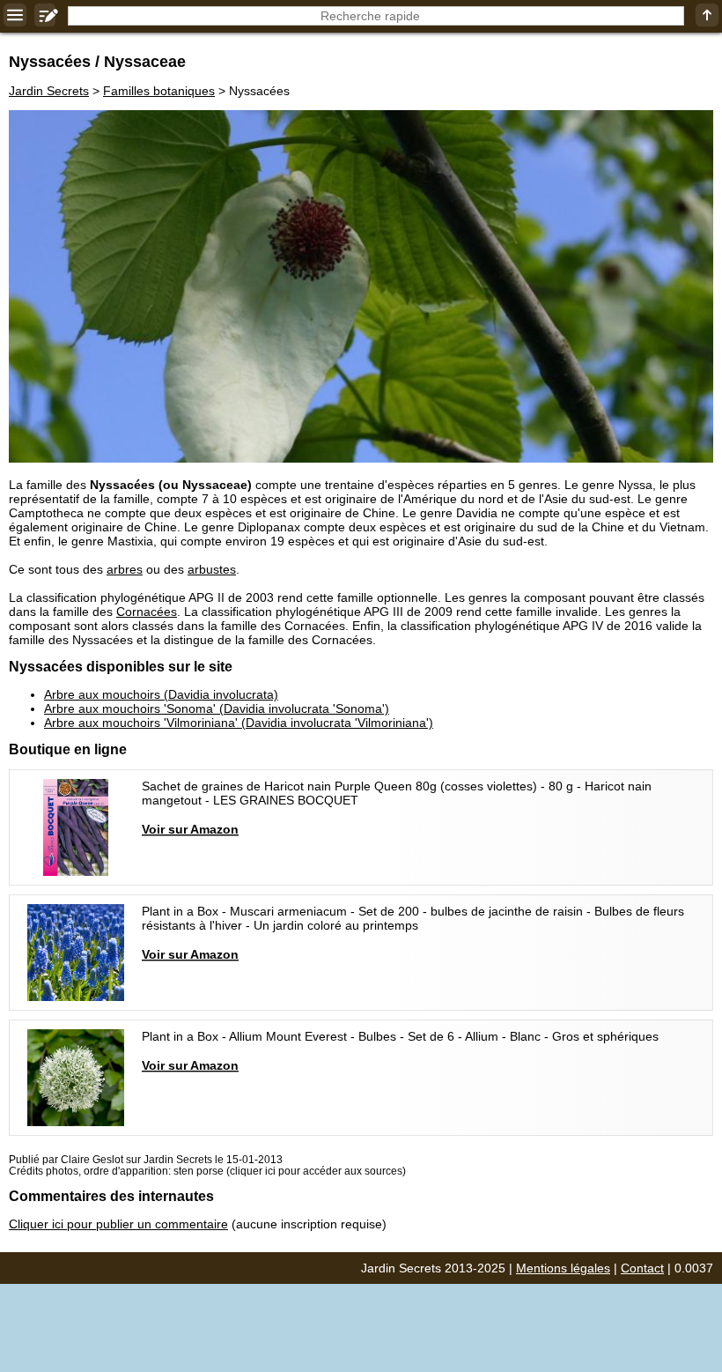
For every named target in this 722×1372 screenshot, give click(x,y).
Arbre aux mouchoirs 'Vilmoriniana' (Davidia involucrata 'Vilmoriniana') (238, 723)
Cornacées (146, 611)
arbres (125, 569)
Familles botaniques (159, 91)
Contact (642, 1268)
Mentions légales (563, 1268)
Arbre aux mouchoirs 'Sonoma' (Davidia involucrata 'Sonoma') (216, 708)
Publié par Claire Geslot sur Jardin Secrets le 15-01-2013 (146, 1159)
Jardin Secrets (49, 91)
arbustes (212, 569)
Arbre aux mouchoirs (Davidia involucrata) (161, 694)
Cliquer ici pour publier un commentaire (118, 1224)
